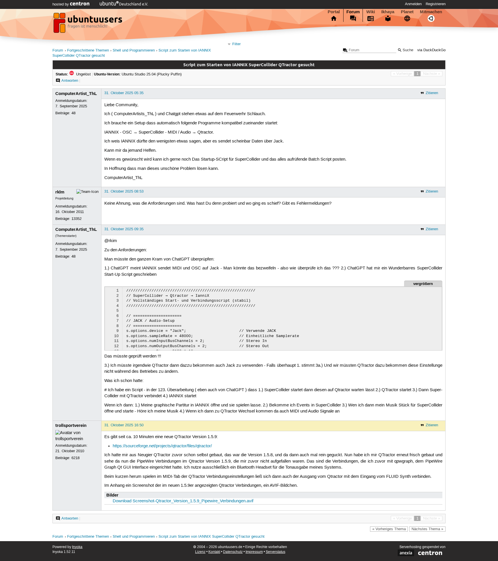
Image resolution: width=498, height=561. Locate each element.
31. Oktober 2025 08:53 (124, 191)
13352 (76, 218)
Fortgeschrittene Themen (88, 50)
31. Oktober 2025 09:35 (124, 229)
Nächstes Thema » (427, 529)
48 (73, 113)
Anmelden (413, 4)
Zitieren (432, 93)
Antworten (69, 80)
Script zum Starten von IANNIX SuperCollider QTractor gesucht (212, 537)
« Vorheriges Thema (389, 529)
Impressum (254, 552)
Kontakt (214, 552)
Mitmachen (431, 12)
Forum (353, 12)
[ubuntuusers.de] (88, 24)
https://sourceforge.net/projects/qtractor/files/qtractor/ (162, 446)
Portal (334, 12)
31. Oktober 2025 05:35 (124, 93)
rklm (59, 192)
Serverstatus (275, 552)
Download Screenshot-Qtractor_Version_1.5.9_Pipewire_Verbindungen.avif (183, 501)
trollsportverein (70, 425)
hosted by (61, 4)
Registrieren (436, 4)
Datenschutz (233, 552)
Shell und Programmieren (134, 50)
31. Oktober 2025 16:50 (124, 425)
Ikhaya (387, 12)
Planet (407, 12)
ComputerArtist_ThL (76, 93)
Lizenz (200, 552)
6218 (75, 458)
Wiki (370, 12)
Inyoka (77, 547)
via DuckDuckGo (431, 50)
